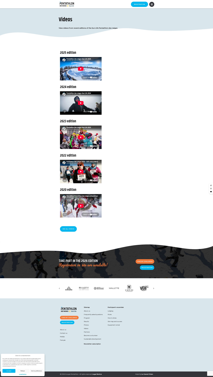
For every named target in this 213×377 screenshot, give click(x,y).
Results (86, 321)
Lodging (110, 311)
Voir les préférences (36, 371)
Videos (86, 328)
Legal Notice (22, 374)
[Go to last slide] (59, 288)
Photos (86, 325)
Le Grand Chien (147, 374)
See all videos (68, 229)
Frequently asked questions (93, 314)
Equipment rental (114, 325)
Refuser (23, 371)
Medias (62, 336)
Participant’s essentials (116, 307)
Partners (87, 332)
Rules (110, 314)
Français (62, 340)
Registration (139, 4)
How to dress (112, 318)
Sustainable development (92, 339)
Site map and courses (115, 321)
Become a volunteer (91, 335)
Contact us (63, 333)
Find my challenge (145, 261)
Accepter (8, 371)
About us (63, 329)
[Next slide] (154, 288)
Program (87, 318)
